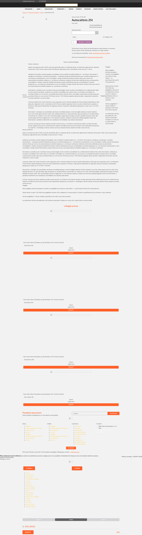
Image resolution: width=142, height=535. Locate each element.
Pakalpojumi (49, 9)
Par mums (87, 9)
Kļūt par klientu (111, 9)
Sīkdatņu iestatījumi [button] (127, 456)
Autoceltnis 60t (28, 302)
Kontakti (79, 9)
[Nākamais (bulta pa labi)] (139, 267)
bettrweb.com (75, 452)
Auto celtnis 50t (28, 397)
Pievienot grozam (84, 42)
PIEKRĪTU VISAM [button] (137, 456)
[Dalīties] (136, 2)
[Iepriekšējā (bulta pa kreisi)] (3, 267)
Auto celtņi (26, 242)
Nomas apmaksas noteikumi (34, 428)
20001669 (101, 432)
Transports (60, 9)
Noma (38, 9)
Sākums (25, 12)
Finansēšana (54, 430)
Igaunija (39, 519)
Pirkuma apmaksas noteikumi (59, 428)
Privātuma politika (80, 434)
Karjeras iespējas (80, 432)
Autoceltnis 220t (29, 359)
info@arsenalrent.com (105, 430)
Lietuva (103, 519)
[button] (71, 253)
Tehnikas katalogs (33, 12)
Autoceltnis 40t (28, 245)
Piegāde (28, 426)
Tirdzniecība (28, 9)
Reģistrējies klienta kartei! (95, 57)
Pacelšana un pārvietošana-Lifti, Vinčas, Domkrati (49, 242)
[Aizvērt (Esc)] (140, 2)
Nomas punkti (30, 430)
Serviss (71, 9)
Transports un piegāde (32, 479)
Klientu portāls (98, 9)
